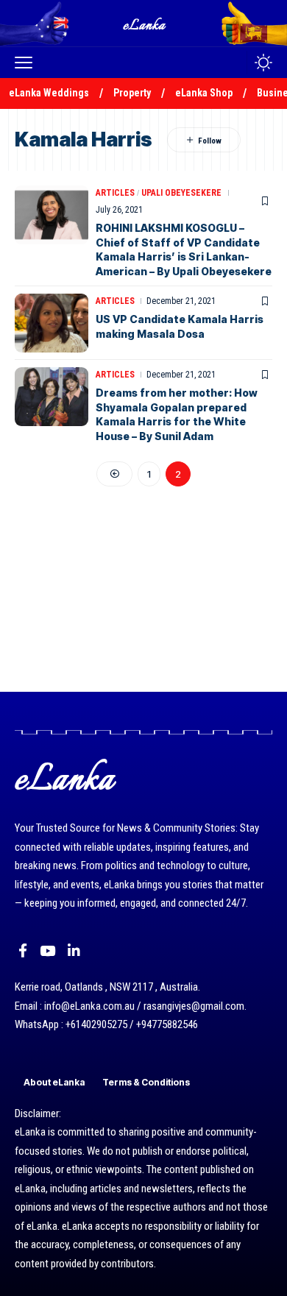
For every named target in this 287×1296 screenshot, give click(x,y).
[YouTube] (47, 951)
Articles (115, 193)
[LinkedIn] (74, 951)
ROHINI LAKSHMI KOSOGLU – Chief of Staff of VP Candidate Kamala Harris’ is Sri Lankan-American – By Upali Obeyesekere (184, 249)
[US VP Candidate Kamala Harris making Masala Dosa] (51, 323)
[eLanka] (145, 23)
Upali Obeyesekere (181, 193)
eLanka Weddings (49, 93)
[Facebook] (23, 951)
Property (132, 93)
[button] (27, 62)
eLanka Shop (204, 93)
